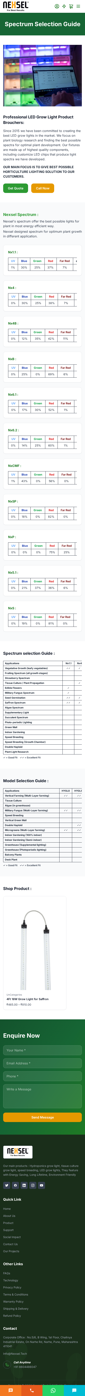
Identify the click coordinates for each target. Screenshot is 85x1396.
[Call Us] (32, 1390)
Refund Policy (12, 1315)
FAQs (6, 1273)
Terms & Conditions (15, 1294)
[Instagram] (32, 1185)
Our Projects (11, 1251)
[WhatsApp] (53, 1390)
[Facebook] (15, 1185)
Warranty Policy (13, 1301)
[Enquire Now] (10, 1390)
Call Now (42, 188)
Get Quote (15, 188)
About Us (9, 1215)
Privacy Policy (12, 1287)
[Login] (56, 6)
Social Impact (12, 1237)
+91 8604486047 (25, 1366)
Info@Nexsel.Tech (15, 1353)
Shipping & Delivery (15, 1308)
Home (7, 1208)
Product (8, 1222)
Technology (10, 1280)
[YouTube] (41, 1185)
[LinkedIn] (24, 1185)
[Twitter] (6, 1185)
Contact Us (10, 1244)
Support (8, 1230)
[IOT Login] (64, 6)
